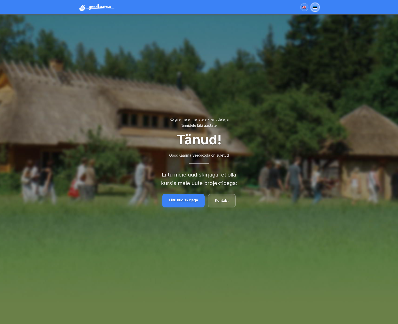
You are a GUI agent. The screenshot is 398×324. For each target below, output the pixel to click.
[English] (304, 7)
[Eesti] (315, 7)
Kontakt (222, 200)
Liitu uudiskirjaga (183, 200)
